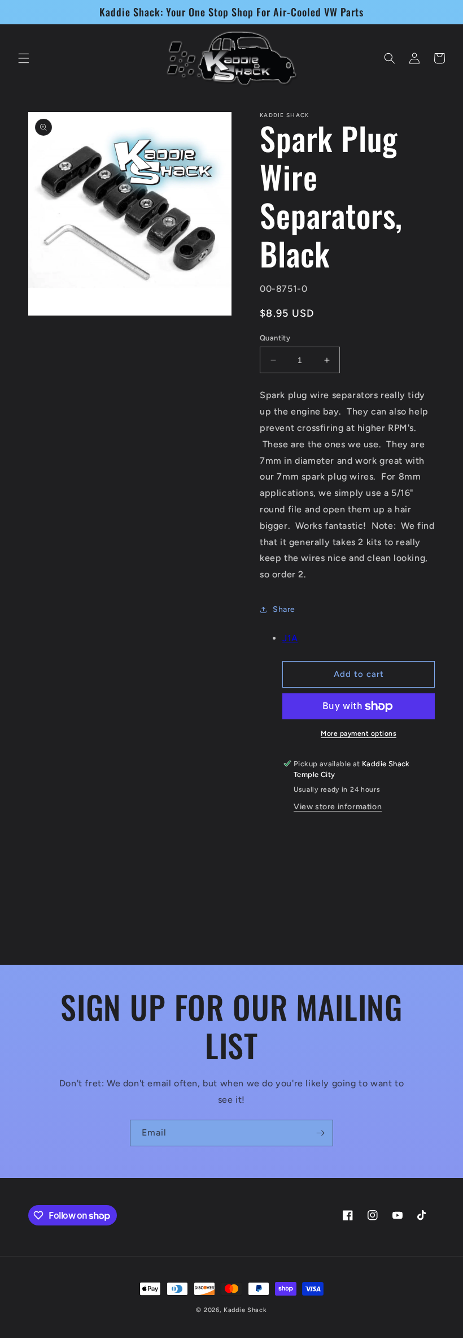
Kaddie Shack (245, 1310)
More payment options (358, 733)
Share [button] (284, 609)
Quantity (275, 338)
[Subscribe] (320, 1133)
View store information (338, 807)
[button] (23, 58)
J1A (290, 638)
